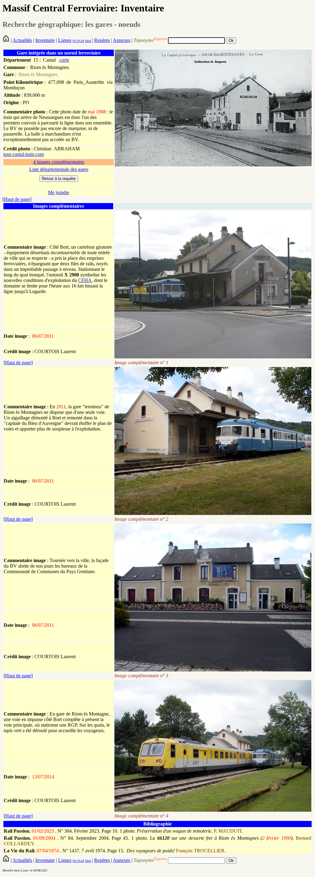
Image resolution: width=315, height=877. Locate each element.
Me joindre (58, 192)
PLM (80, 41)
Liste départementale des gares (58, 169)
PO (75, 41)
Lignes (64, 40)
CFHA (85, 280)
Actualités (22, 40)
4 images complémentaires (58, 162)
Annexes (121, 40)
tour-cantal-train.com (23, 154)
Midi (88, 41)
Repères (102, 40)
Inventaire (45, 40)
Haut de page (17, 199)
